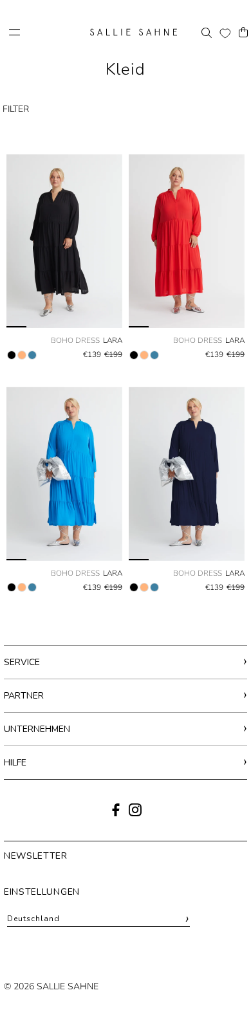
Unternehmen (37, 729)
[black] (11, 355)
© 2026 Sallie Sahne (51, 986)
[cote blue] (32, 355)
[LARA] (64, 241)
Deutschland (98, 919)
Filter (16, 109)
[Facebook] (115, 814)
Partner (24, 696)
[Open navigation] (45, 32)
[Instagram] (135, 814)
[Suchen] (206, 32)
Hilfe (15, 762)
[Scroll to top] (223, 1001)
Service (22, 662)
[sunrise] (22, 355)
